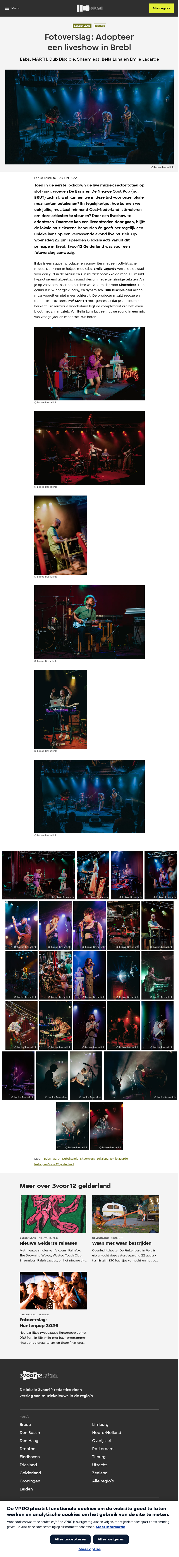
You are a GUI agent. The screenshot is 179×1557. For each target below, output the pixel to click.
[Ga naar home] (89, 8)
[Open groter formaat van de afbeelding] (89, 363)
